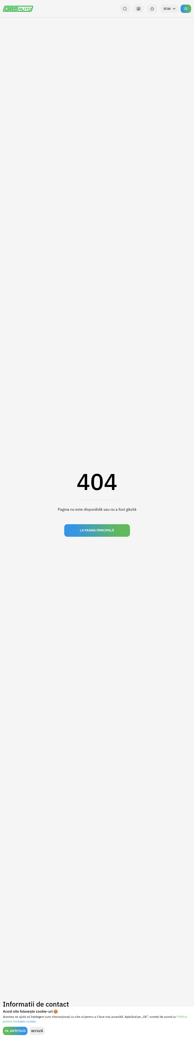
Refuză (37, 1031)
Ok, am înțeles (15, 1030)
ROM (167, 9)
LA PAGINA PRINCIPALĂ (97, 530)
